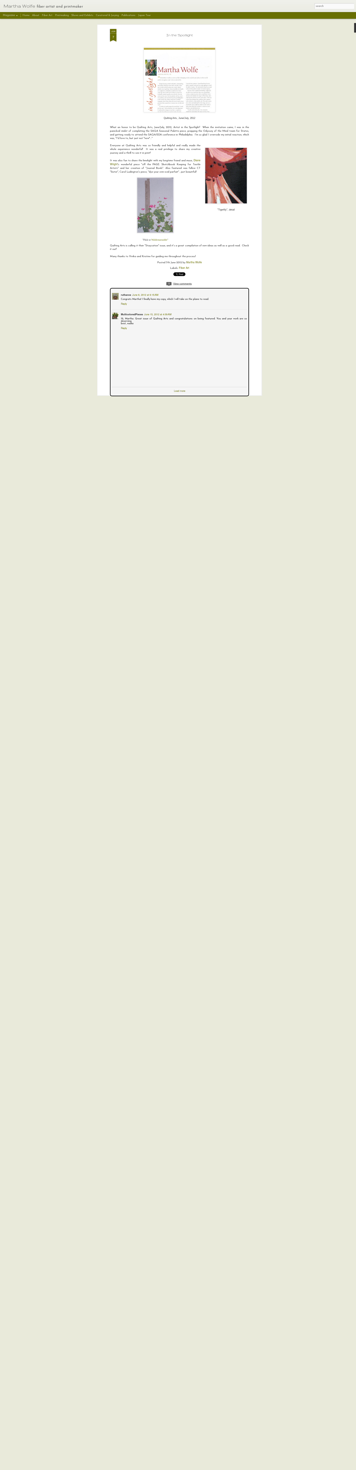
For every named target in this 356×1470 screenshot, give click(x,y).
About (35, 15)
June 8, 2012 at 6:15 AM (145, 294)
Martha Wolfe (194, 262)
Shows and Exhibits (82, 15)
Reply (124, 303)
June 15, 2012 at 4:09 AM (157, 314)
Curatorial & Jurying (107, 15)
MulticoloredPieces (132, 314)
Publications (128, 15)
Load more (179, 390)
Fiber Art (184, 268)
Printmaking (62, 15)
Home (25, 15)
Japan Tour (144, 15)
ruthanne (126, 294)
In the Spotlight (179, 35)
